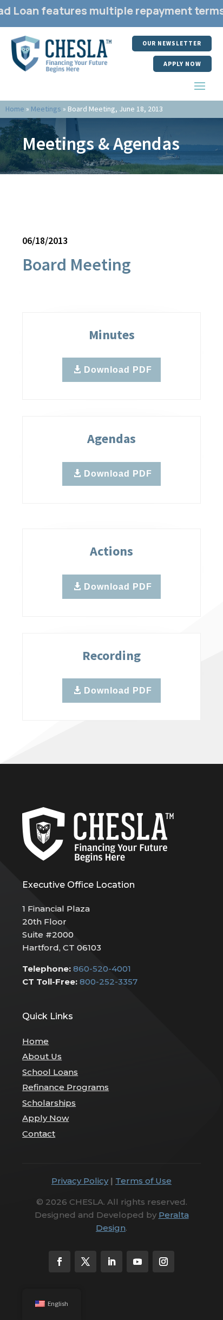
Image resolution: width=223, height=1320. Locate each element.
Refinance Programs (65, 1087)
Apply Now (182, 64)
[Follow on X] (85, 1261)
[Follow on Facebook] (59, 1261)
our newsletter (171, 43)
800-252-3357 (108, 981)
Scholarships (49, 1103)
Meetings (46, 109)
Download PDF (118, 369)
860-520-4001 (102, 968)
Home (14, 109)
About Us (42, 1056)
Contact (38, 1133)
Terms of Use (143, 1181)
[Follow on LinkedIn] (111, 1261)
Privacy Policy (79, 1181)
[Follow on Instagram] (163, 1261)
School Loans (50, 1072)
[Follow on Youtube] (137, 1261)
